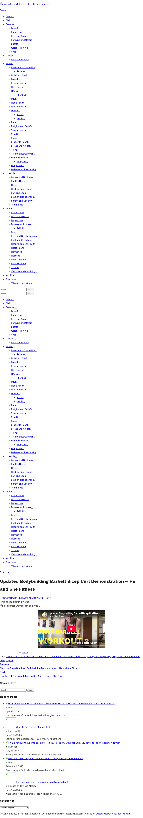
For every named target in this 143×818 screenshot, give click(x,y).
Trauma (15, 267)
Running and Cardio (21, 40)
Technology (17, 204)
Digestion (16, 79)
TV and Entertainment (23, 153)
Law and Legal (18, 193)
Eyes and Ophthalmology (24, 236)
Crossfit (15, 28)
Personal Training (20, 59)
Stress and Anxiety (21, 146)
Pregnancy (22, 161)
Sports (14, 44)
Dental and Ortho (20, 216)
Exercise (10, 24)
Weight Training (19, 48)
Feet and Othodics (21, 240)
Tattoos (21, 71)
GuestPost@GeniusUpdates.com (113, 813)
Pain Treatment (19, 259)
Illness (14, 91)
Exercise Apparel (19, 36)
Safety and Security (22, 200)
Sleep (14, 138)
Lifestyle (10, 173)
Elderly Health (18, 83)
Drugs (14, 232)
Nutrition (10, 275)
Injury (14, 99)
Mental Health (18, 106)
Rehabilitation (18, 263)
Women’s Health (19, 157)
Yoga (13, 51)
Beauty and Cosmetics (23, 67)
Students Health (20, 142)
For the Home (18, 181)
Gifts (13, 185)
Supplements (12, 279)
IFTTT (25, 652)
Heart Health (18, 248)
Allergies (21, 95)
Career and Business (22, 177)
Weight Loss (17, 165)
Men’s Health (17, 102)
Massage (15, 255)
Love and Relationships (23, 197)
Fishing (20, 114)
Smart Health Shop (13, 598)
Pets (13, 122)
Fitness (9, 55)
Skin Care (16, 134)
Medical (10, 208)
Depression (17, 220)
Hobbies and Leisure (21, 189)
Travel (14, 149)
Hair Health (17, 87)
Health (9, 63)
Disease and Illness (21, 224)
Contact (10, 16)
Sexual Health (18, 130)
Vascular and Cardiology (24, 271)
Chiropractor (17, 212)
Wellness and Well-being (24, 169)
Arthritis (21, 228)
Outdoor (15, 110)
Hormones (16, 251)
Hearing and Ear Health (23, 244)
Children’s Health (20, 75)
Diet (8, 20)
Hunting (21, 118)
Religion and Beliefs (21, 126)
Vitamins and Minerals (22, 283)
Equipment (17, 32)
